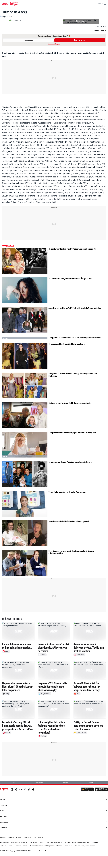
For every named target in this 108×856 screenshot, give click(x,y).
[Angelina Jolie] (15, 20)
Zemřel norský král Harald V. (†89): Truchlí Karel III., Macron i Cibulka (75, 307)
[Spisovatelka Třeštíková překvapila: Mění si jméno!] (24, 504)
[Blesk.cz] (4, 789)
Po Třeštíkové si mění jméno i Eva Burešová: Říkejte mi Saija (70, 278)
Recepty (91, 782)
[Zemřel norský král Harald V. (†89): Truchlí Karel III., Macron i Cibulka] (24, 320)
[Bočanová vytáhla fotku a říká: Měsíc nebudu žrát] (24, 356)
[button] (105, 3)
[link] (12, 789)
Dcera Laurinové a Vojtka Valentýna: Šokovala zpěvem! (69, 521)
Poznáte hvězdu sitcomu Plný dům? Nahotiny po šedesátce (70, 462)
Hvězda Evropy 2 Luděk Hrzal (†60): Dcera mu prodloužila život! (72, 248)
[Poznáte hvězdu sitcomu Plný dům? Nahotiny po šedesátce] (24, 474)
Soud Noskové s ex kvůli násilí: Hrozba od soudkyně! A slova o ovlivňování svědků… (71, 552)
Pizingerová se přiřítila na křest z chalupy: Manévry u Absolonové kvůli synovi (73, 374)
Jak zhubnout (39, 782)
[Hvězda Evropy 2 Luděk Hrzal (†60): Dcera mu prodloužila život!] (24, 261)
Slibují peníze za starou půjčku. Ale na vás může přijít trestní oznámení (75, 337)
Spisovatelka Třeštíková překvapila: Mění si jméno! (67, 491)
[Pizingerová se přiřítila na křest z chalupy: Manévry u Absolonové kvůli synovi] (24, 385)
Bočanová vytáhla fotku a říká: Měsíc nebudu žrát (67, 343)
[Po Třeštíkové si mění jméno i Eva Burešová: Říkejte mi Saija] (24, 290)
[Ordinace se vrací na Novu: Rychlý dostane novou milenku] (24, 415)
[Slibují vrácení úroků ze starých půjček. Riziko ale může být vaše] (24, 445)
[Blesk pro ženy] (10, 5)
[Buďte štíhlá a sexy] (6, 17)
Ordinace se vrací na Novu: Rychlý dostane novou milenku (70, 403)
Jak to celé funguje (54, 44)
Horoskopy (65, 782)
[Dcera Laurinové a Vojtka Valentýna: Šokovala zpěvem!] (24, 533)
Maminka (13, 782)
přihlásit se (100, 3)
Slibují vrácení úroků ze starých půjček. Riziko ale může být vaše (72, 432)
